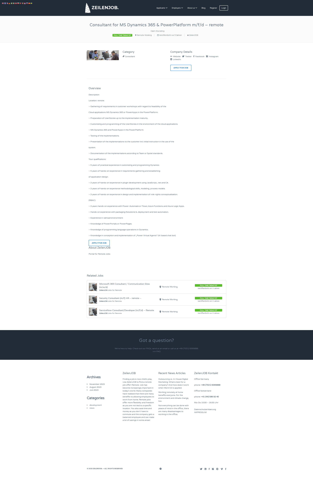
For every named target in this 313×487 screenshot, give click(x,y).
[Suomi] (5, 3)
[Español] (29, 3)
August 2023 (95, 387)
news (91, 408)
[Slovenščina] (27, 3)
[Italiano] (14, 3)
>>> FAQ (157, 351)
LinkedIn (177, 59)
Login (223, 8)
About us (191, 8)
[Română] (23, 3)
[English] (3, 3)
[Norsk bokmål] (16, 3)
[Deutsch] (9, 3)
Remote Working (144, 35)
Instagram (213, 56)
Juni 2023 (94, 390)
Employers (176, 8)
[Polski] (18, 3)
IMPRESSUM (200, 412)
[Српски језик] (25, 3)
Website (176, 56)
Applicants (160, 8)
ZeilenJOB (193, 35)
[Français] (7, 3)
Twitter (188, 56)
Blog (203, 8)
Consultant (130, 56)
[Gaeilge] (12, 3)
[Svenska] (31, 3)
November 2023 (97, 384)
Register (213, 8)
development (95, 405)
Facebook (199, 56)
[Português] (20, 3)
